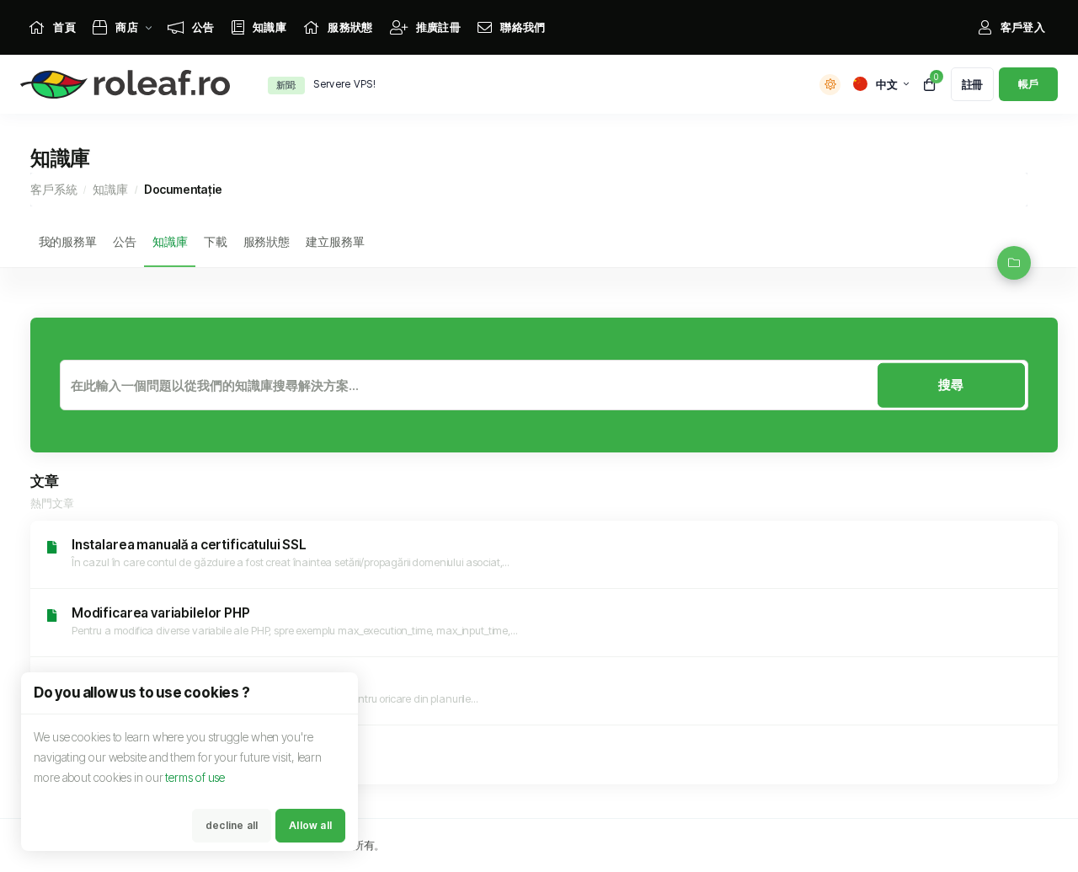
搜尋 (950, 385)
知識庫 (110, 189)
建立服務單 (335, 241)
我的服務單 (68, 241)
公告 (124, 241)
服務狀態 (266, 241)
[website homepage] (129, 84)
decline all (231, 825)
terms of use (195, 777)
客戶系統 (53, 189)
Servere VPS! (344, 84)
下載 (215, 241)
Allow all (310, 825)
